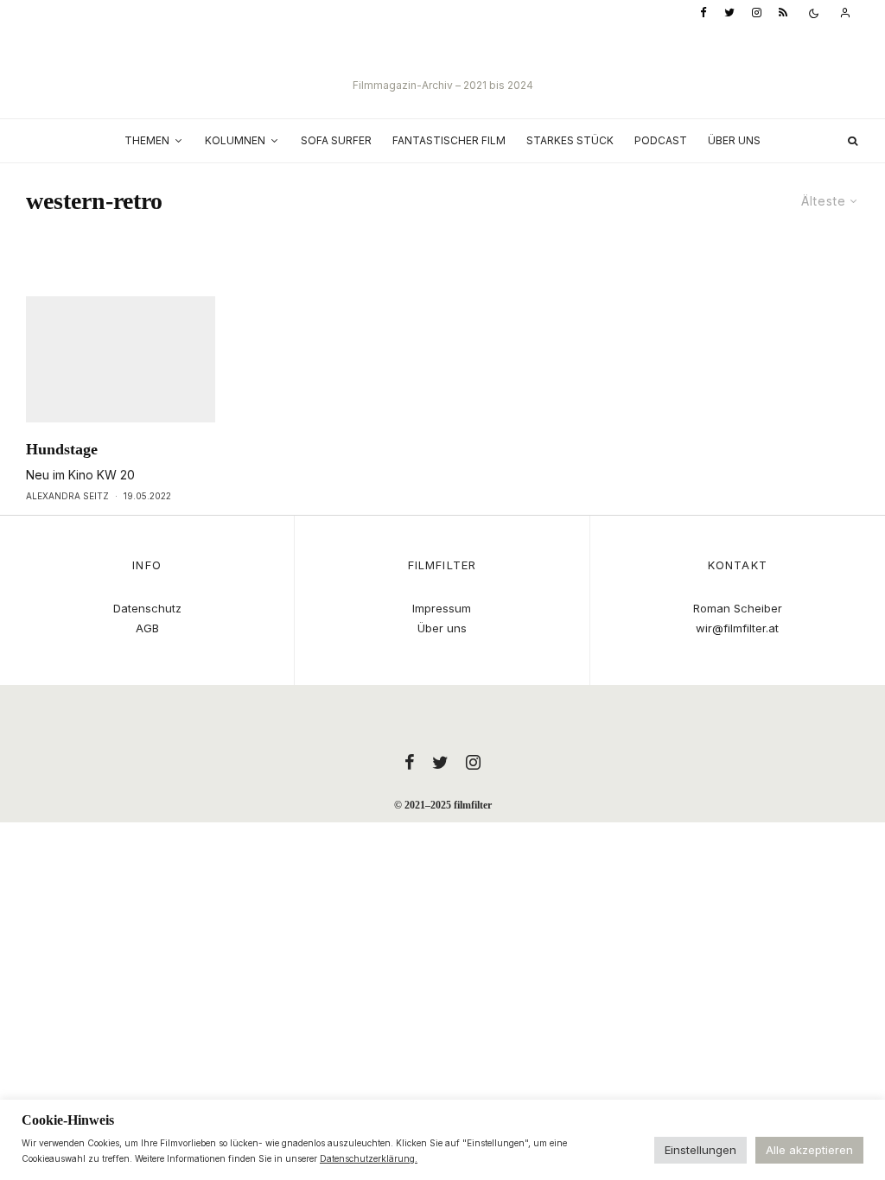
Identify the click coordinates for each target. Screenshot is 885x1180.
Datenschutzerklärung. (368, 1158)
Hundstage (62, 449)
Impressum (441, 608)
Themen (146, 140)
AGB (147, 628)
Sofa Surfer (336, 140)
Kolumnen (235, 140)
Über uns (734, 140)
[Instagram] (756, 13)
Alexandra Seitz (67, 496)
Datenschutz (147, 608)
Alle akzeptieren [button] (809, 1150)
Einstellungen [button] (700, 1150)
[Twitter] (729, 13)
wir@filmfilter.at (737, 628)
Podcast (660, 140)
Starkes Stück (570, 140)
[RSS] (783, 13)
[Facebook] (703, 13)
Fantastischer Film (449, 140)
